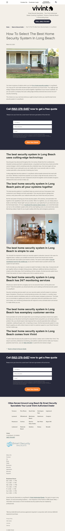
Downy (39, 427)
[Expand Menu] (28, 11)
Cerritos (22, 421)
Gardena (31, 427)
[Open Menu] (7, 2)
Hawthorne (40, 416)
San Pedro (40, 421)
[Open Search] (56, 2)
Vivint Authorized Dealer (37, 497)
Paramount (15, 421)
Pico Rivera (23, 411)
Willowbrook (23, 416)
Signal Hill (48, 421)
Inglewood (49, 411)
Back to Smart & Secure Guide (17, 349)
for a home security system (40, 85)
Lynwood (14, 416)
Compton (48, 416)
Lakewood (14, 427)
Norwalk (48, 427)
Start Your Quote (32, 142)
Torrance (14, 411)
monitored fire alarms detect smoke (35, 205)
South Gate (32, 411)
